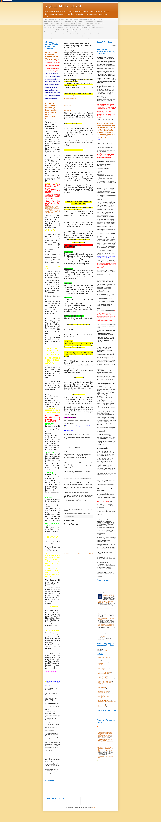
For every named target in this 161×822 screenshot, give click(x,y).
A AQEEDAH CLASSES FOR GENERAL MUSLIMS (106, 657)
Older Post (91, 553)
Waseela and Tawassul (102, 706)
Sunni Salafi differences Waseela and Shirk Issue (74, 25)
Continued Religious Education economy (105, 681)
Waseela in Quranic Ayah (102, 631)
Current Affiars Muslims (102, 687)
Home (45, 19)
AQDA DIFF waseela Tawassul (103, 662)
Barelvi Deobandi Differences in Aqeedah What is (83, 29)
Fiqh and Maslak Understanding (103, 691)
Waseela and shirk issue (68, 105)
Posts (99, 714)
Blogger (93, 807)
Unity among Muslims (101, 704)
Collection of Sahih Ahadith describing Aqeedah (106, 678)
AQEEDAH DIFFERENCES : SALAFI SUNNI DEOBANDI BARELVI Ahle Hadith (105, 602)
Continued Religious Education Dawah (104, 680)
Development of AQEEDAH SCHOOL (68, 23)
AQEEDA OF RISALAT (79, 21)
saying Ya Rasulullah (101, 697)
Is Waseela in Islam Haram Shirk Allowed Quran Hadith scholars (108, 595)
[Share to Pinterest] (73, 516)
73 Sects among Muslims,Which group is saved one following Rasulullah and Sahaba (61, 31)
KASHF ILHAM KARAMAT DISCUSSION (105, 693)
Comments (49, 804)
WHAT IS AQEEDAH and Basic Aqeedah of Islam (58, 19)
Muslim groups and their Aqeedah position (71, 95)
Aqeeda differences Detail (102, 667)
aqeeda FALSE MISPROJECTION (103, 668)
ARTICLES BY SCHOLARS (102, 676)
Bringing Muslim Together (102, 677)
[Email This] (69, 516)
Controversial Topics (101, 684)
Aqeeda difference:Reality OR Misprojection (53, 21)
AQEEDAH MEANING (101, 589)
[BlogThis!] (70, 516)
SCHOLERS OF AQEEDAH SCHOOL (104, 700)
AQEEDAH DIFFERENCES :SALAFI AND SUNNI (106, 607)
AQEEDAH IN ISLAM (63, 6)
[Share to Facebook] (72, 516)
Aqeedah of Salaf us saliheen (103, 673)
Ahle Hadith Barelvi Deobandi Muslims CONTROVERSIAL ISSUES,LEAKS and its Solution (105, 748)
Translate (105, 650)
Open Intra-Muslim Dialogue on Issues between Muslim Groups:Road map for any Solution (105, 733)
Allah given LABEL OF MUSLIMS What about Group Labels (56, 27)
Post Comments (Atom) (73, 555)
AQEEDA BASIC (100, 663)
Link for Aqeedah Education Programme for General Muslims (52, 55)
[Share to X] (71, 516)
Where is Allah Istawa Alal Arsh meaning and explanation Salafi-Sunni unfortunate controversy (63, 35)
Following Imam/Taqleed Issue (103, 692)
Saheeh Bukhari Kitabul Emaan (103, 696)
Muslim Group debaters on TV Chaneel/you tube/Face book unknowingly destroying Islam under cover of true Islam (52, 111)
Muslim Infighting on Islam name (103, 695)
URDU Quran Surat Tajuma (102, 705)
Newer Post (66, 553)
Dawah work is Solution (102, 688)
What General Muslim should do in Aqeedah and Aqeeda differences (58, 29)
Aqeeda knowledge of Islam (102, 669)
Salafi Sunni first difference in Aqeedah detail (72, 102)
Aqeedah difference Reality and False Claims (95, 21)
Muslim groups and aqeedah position (51, 23)
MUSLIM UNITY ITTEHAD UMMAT (104, 726)
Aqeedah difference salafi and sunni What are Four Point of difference (91, 23)
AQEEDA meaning (101, 671)
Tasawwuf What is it (101, 702)
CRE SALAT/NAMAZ (101, 686)
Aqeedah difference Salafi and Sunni (70, 98)
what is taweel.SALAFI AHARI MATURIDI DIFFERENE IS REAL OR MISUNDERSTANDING (52, 211)
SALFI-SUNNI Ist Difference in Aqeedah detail (53, 25)
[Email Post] (67, 516)
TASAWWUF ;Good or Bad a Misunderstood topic (106, 701)
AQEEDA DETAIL (101, 664)
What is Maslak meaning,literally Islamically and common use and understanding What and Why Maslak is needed (106, 625)
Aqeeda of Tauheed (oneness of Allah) (104, 672)
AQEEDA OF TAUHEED (68, 21)
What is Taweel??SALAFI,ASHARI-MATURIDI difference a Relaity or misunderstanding (87, 27)
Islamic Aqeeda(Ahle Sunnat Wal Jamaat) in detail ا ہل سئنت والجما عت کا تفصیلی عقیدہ (87, 19)
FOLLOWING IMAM (90, 25)
